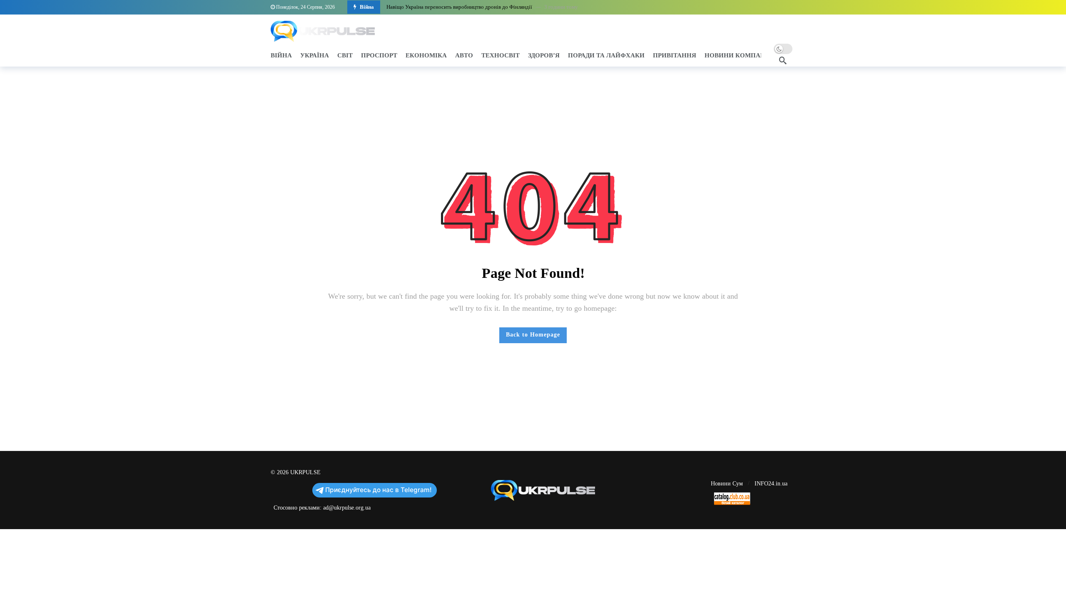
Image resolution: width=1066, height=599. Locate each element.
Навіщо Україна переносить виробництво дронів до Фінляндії (459, 7)
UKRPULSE (305, 472)
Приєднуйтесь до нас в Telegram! (378, 490)
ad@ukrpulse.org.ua (347, 508)
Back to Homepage (533, 335)
